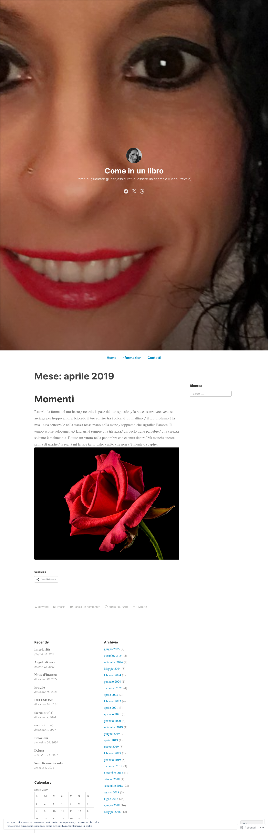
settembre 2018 (113, 785)
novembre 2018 (113, 772)
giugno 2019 (112, 733)
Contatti (154, 358)
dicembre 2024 (113, 655)
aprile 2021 (111, 707)
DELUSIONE (43, 699)
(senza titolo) (43, 712)
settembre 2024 (113, 662)
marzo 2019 (111, 746)
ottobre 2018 (112, 779)
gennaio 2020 (112, 721)
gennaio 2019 (112, 760)
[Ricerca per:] (211, 393)
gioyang (43, 606)
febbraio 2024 (112, 675)
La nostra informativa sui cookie (77, 825)
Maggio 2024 (112, 668)
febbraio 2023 (112, 701)
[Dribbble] (142, 190)
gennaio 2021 (112, 714)
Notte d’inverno (45, 674)
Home (111, 358)
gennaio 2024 (112, 681)
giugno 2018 (112, 805)
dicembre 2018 (113, 766)
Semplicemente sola (48, 763)
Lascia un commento (87, 606)
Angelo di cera (44, 662)
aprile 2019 (111, 740)
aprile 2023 (111, 694)
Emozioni (41, 737)
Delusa (39, 750)
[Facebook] (126, 190)
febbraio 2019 (112, 753)
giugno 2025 (112, 649)
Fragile (39, 687)
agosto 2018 (111, 792)
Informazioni (131, 358)
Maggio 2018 (112, 811)
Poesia (61, 606)
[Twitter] (134, 190)
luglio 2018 (111, 799)
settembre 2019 (113, 727)
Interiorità (42, 649)
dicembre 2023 (113, 688)
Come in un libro (134, 170)
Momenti (54, 399)
